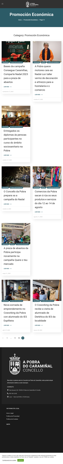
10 (19, 338)
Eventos (43, 62)
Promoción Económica (31, 20)
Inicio (20, 20)
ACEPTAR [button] (20, 460)
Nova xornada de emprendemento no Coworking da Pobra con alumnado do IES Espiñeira (15, 312)
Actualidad (5, 62)
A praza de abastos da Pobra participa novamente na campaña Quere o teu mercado (16, 256)
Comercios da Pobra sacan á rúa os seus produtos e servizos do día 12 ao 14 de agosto (46, 199)
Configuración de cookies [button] (9, 460)
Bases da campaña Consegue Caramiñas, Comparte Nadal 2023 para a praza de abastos (16, 74)
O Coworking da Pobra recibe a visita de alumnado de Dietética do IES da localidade (47, 312)
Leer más (6, 86)
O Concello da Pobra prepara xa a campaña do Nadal (15, 195)
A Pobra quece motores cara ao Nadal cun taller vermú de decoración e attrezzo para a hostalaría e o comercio (46, 78)
